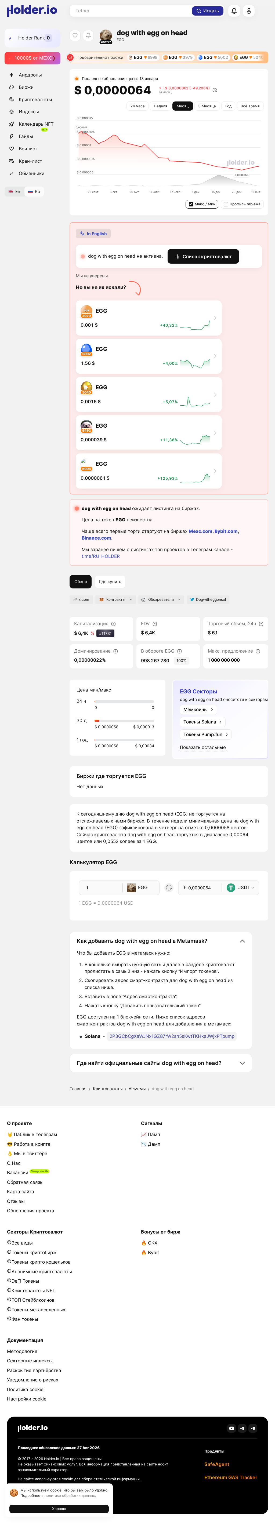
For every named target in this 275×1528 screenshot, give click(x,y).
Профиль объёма (245, 204)
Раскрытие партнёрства (34, 1370)
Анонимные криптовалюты (42, 1271)
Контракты (115, 599)
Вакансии (17, 1172)
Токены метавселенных (38, 1309)
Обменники (31, 173)
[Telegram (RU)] (252, 1428)
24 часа (138, 106)
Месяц (183, 106)
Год (228, 106)
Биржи (26, 87)
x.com (84, 599)
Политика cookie (25, 1389)
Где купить (110, 581)
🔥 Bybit (150, 1252)
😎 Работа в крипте (28, 1144)
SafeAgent (216, 1464)
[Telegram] (242, 1428)
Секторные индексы (30, 1360)
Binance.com (96, 538)
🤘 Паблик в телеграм (32, 1134)
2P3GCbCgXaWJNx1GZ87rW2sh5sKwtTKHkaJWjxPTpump (172, 1036)
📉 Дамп (150, 1144)
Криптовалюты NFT (33, 1290)
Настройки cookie (26, 1399)
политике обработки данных (70, 1495)
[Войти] (249, 11)
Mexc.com (200, 531)
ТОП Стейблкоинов (33, 1300)
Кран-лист (30, 161)
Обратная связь (24, 1182)
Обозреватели (161, 599)
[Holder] (33, 1428)
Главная (78, 1088)
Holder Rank (31, 38)
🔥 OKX (149, 1243)
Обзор (80, 581)
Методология (22, 1351)
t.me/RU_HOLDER (101, 556)
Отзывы (16, 1201)
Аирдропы (30, 75)
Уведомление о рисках (32, 1380)
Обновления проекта (30, 1210)
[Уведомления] (234, 11)
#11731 (105, 633)
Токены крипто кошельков (41, 1262)
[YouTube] (231, 1428)
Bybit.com (226, 531)
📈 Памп (150, 1134)
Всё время (250, 106)
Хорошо (59, 1509)
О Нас (13, 1163)
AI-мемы (137, 1088)
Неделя (160, 106)
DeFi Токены (25, 1281)
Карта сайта (20, 1191)
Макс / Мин (205, 204)
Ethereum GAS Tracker (230, 1477)
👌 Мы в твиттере (27, 1153)
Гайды (26, 136)
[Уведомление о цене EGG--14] (88, 35)
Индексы (29, 111)
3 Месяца (207, 106)
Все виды (22, 1243)
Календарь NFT (36, 124)
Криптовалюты (35, 99)
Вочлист (28, 148)
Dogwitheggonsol (211, 599)
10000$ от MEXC (33, 58)
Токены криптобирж (34, 1252)
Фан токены (25, 1319)
